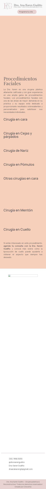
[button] (41, 12)
